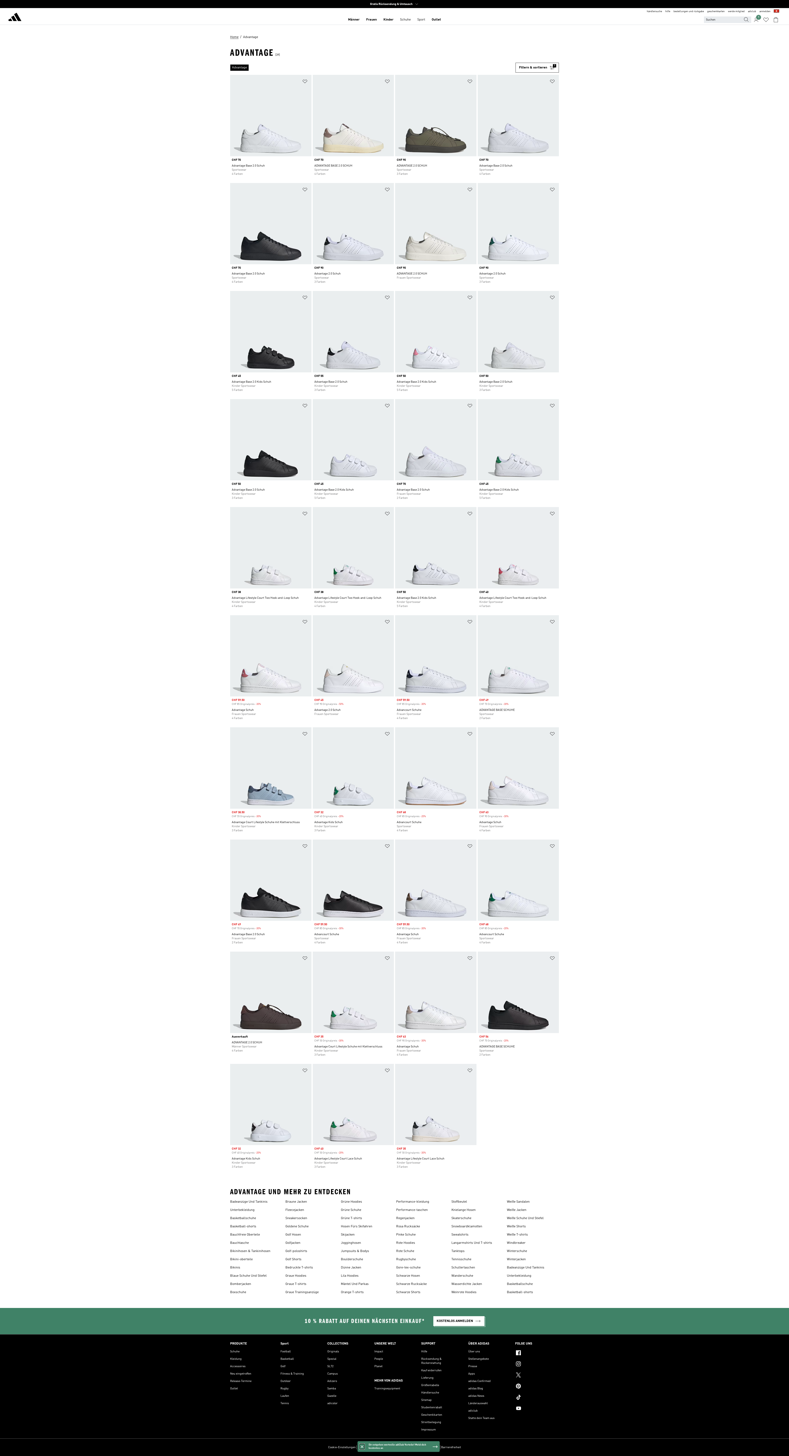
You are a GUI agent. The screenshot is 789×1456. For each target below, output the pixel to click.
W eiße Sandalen (518, 1201)
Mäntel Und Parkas (355, 1284)
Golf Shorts (293, 1259)
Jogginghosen (351, 1243)
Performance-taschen (412, 1210)
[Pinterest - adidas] (537, 1386)
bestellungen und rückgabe (689, 11)
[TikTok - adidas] (537, 1397)
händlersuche (654, 11)
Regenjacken (405, 1218)
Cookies (385, 1447)
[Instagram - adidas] (537, 1364)
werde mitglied (736, 11)
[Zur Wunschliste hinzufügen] (305, 82)
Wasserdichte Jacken (466, 1284)
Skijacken (348, 1234)
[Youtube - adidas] (537, 1408)
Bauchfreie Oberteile (245, 1234)
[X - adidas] (537, 1375)
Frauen (371, 19)
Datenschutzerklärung (406, 1447)
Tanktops (458, 1251)
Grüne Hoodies (351, 1201)
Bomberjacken (240, 1284)
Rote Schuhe (405, 1251)
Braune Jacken (296, 1201)
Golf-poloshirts (296, 1251)
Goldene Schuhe (297, 1226)
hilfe (667, 11)
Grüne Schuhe (351, 1210)
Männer (354, 19)
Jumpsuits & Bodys (355, 1251)
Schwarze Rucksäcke (411, 1284)
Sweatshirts (459, 1234)
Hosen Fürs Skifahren (356, 1226)
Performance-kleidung (412, 1201)
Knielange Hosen (463, 1210)
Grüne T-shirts (351, 1218)
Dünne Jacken (351, 1267)
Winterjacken (516, 1259)
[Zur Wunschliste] (766, 20)
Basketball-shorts (243, 1226)
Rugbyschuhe (406, 1259)
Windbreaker (516, 1243)
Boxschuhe (238, 1292)
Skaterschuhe (461, 1218)
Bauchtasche (239, 1243)
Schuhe (405, 19)
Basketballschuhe (243, 1218)
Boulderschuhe (352, 1259)
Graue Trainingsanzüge (302, 1292)
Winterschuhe (517, 1251)
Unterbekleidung (242, 1210)
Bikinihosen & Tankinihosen (250, 1251)
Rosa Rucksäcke (408, 1226)
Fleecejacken (294, 1210)
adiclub (752, 11)
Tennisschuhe (461, 1259)
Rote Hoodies (405, 1243)
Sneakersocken (296, 1218)
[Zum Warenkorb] (776, 20)
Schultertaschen (463, 1267)
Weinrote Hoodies (463, 1292)
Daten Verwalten (368, 1447)
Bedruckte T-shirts (299, 1267)
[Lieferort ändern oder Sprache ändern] (776, 11)
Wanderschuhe (462, 1276)
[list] (373, 67)
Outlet (436, 19)
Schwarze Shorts (408, 1292)
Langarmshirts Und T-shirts (471, 1243)
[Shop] (14, 18)
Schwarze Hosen (408, 1276)
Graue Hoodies (295, 1276)
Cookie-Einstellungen (342, 1447)
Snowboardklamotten (466, 1226)
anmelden (765, 11)
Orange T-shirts (352, 1292)
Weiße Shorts (516, 1226)
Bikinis (235, 1267)
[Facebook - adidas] (537, 1353)
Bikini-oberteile (241, 1259)
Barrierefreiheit (451, 1447)
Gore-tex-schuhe (408, 1267)
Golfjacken (292, 1243)
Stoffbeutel (459, 1201)
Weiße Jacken (516, 1210)
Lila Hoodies (350, 1276)
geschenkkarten (716, 11)
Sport (421, 19)
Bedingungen (430, 1447)
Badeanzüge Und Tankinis (249, 1201)
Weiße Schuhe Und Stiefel (525, 1218)
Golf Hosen (293, 1234)
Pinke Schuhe (406, 1234)
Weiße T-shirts (517, 1234)
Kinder (388, 19)
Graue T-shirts (295, 1284)
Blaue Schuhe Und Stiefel (248, 1276)
